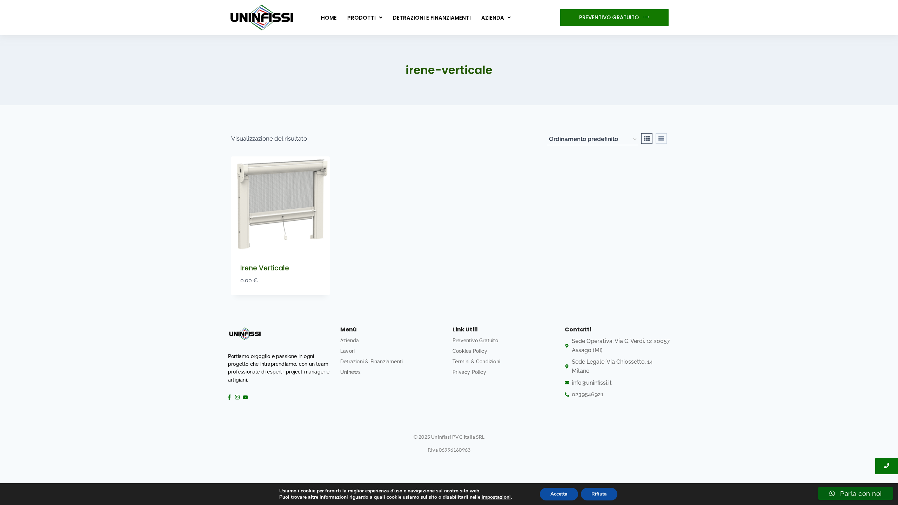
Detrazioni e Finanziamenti (432, 17)
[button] (365, 18)
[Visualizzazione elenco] (661, 138)
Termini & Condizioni (476, 361)
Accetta (559, 494)
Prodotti (361, 17)
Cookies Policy (470, 351)
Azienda (492, 17)
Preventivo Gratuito (475, 340)
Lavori (347, 351)
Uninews (350, 372)
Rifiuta (599, 494)
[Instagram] (237, 397)
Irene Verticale (264, 268)
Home (329, 17)
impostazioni (496, 497)
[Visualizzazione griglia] (646, 138)
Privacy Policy (469, 372)
